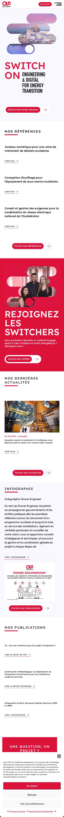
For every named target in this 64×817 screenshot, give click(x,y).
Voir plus (10, 451)
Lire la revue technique (18, 686)
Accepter (32, 785)
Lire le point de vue (16, 655)
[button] (59, 756)
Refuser (32, 794)
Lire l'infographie (15, 557)
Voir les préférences (32, 803)
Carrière (45, 4)
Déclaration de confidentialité (41, 811)
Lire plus (10, 161)
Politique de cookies (18, 811)
